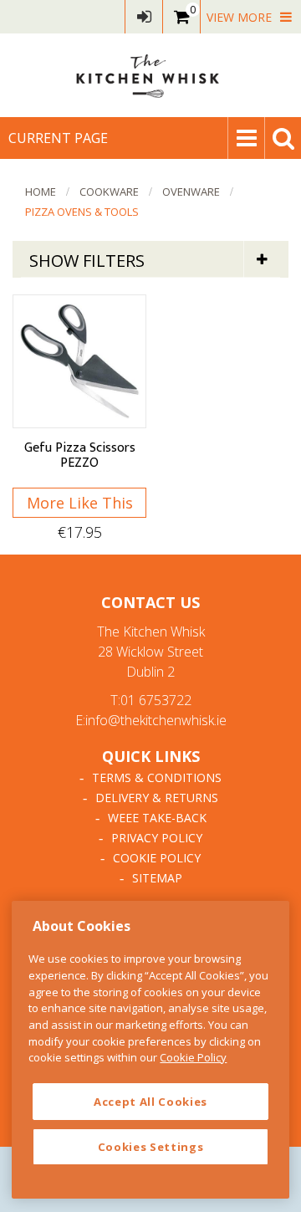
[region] (150, 1050)
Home (40, 191)
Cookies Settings (151, 1146)
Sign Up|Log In (143, 16)
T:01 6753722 (150, 700)
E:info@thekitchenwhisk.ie (151, 720)
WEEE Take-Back (157, 818)
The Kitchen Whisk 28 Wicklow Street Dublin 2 (151, 651)
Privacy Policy (156, 838)
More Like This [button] (80, 503)
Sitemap (157, 878)
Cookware (109, 191)
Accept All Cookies (150, 1101)
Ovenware (191, 191)
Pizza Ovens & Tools (82, 211)
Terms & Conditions (157, 777)
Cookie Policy (157, 858)
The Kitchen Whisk (150, 75)
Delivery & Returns (156, 797)
